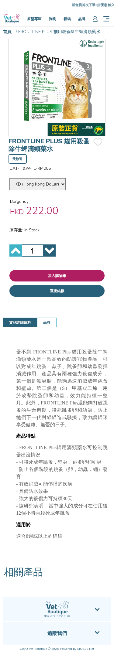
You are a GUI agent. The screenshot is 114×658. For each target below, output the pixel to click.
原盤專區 (34, 18)
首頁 (7, 32)
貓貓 (67, 18)
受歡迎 (17, 159)
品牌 (81, 18)
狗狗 (52, 18)
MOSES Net (85, 649)
